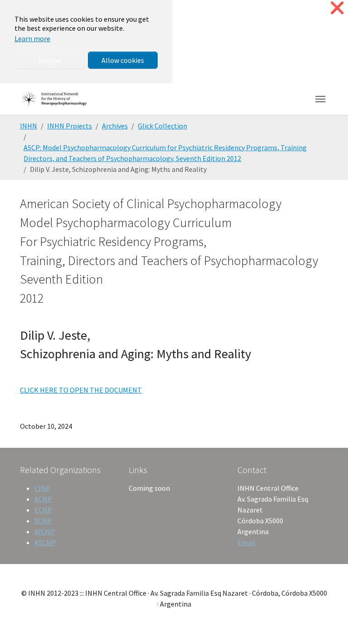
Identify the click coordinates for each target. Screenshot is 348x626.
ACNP (43, 498)
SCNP (43, 520)
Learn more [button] (32, 38)
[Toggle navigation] (320, 99)
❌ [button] (337, 8)
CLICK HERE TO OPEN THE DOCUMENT (81, 389)
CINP (42, 488)
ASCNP (45, 542)
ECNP (43, 509)
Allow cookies (123, 60)
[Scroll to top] (328, 606)
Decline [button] (49, 60)
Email (246, 542)
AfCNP (44, 531)
